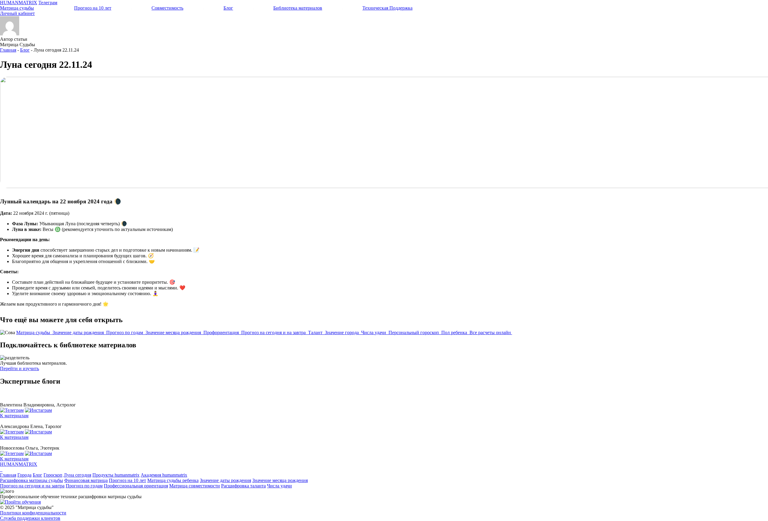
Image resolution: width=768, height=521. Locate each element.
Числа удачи (374, 332)
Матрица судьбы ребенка (173, 480)
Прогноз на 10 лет (92, 7)
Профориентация (221, 332)
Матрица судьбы (17, 7)
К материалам (14, 415)
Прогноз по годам (125, 332)
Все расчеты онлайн (491, 332)
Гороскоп (53, 475)
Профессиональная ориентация (136, 485)
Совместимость (167, 7)
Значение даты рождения (78, 332)
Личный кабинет (17, 13)
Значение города (342, 332)
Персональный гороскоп (414, 332)
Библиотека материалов (297, 7)
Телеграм (47, 2)
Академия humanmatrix (164, 475)
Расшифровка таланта (243, 485)
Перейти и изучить (19, 368)
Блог (228, 7)
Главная (8, 49)
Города (24, 475)
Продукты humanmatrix (116, 475)
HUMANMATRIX (18, 2)
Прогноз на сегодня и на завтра (274, 332)
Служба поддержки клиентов (30, 518)
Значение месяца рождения (174, 332)
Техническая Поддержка (387, 7)
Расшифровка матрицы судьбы (31, 480)
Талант (316, 332)
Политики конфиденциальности (33, 512)
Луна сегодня (77, 475)
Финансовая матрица (86, 480)
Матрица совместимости (194, 485)
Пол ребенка (454, 332)
